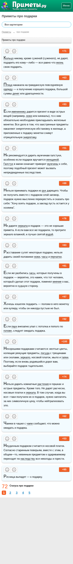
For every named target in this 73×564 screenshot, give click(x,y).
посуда (45, 353)
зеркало (25, 357)
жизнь (59, 62)
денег (16, 93)
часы (44, 256)
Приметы (6, 32)
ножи (29, 115)
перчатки (55, 256)
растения (43, 383)
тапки (64, 357)
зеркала (23, 225)
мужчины (52, 163)
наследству (28, 458)
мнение (57, 281)
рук (44, 190)
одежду (8, 89)
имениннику (19, 111)
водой (49, 234)
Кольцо (8, 58)
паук (14, 326)
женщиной (52, 159)
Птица (8, 85)
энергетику (29, 137)
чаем (30, 423)
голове (8, 330)
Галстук (8, 163)
